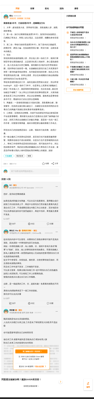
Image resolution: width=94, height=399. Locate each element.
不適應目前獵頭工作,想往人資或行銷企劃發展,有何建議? (79, 69)
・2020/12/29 (48, 233)
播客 (76, 8)
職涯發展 (19, 156)
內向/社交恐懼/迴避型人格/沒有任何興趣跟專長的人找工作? (80, 44)
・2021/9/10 (37, 312)
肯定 (33, 224)
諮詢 (62, 8)
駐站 (47, 8)
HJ (10, 185)
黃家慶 (12, 310)
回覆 (51, 224)
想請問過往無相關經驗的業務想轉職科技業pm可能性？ (80, 57)
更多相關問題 (78, 90)
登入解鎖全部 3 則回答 (31, 351)
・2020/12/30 (38, 188)
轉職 (29, 156)
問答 (18, 8)
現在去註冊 (39, 366)
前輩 (32, 8)
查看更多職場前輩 (30, 386)
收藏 (47, 163)
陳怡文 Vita (13, 231)
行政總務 (8, 156)
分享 (56, 163)
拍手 (14, 224)
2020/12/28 (17, 16)
